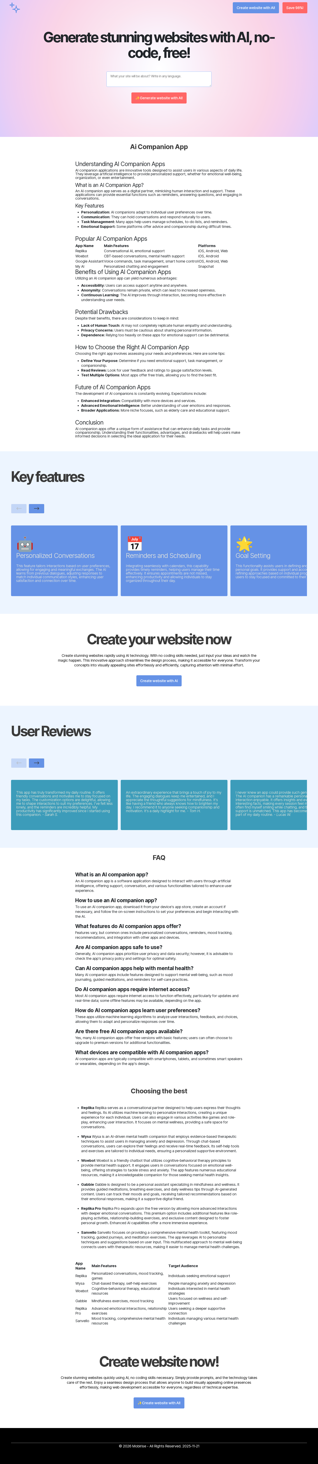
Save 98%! (294, 8)
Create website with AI (159, 681)
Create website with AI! (256, 8)
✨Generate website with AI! (159, 98)
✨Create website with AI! (159, 1403)
